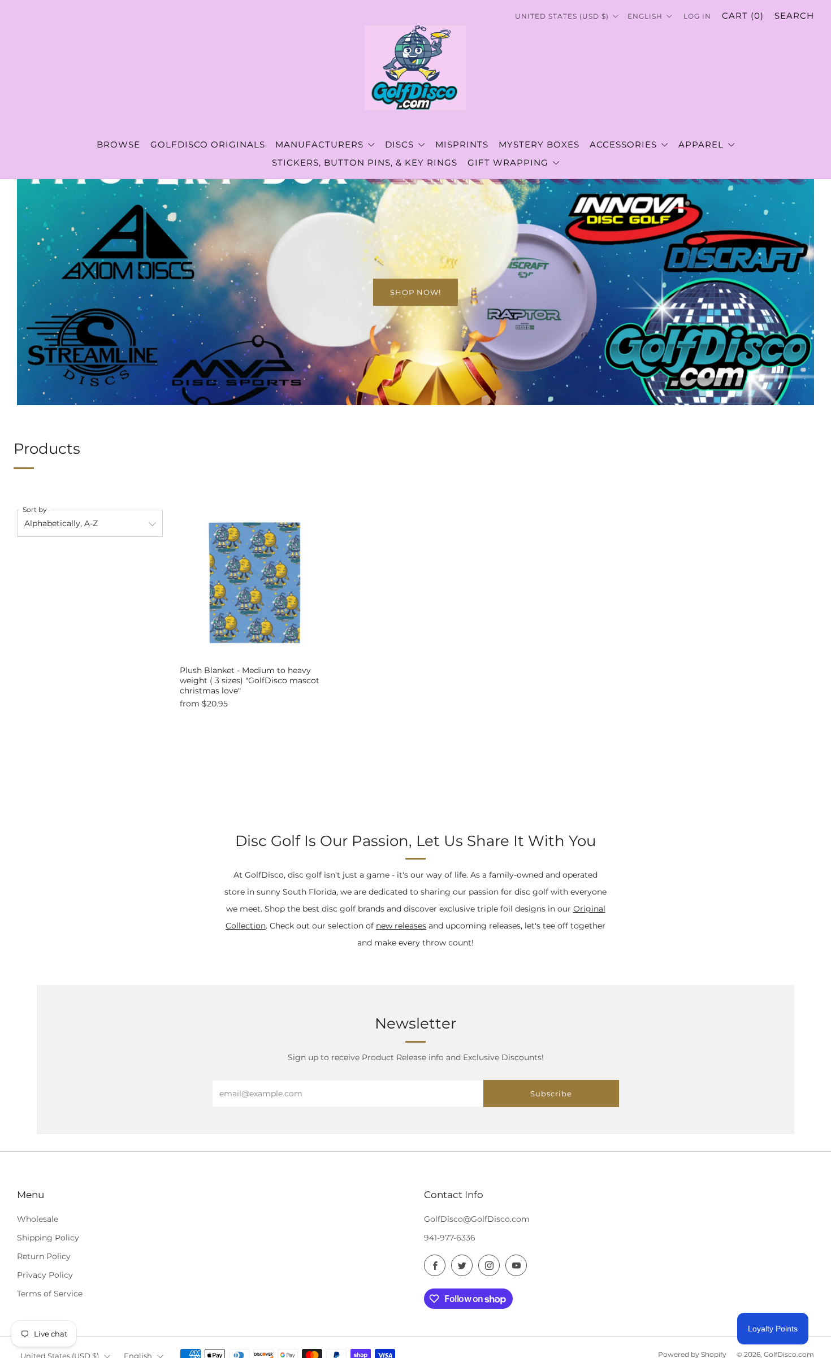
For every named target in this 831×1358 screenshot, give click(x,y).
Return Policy (44, 1256)
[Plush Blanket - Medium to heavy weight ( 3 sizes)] (256, 582)
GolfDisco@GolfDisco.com (477, 1219)
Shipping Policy (48, 1238)
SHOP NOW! (415, 292)
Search (794, 15)
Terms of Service (50, 1293)
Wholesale (37, 1219)
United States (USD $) (563, 16)
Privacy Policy (45, 1275)
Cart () (743, 15)
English (646, 16)
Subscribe (551, 1093)
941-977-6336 (449, 1238)
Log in (697, 16)
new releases (401, 926)
